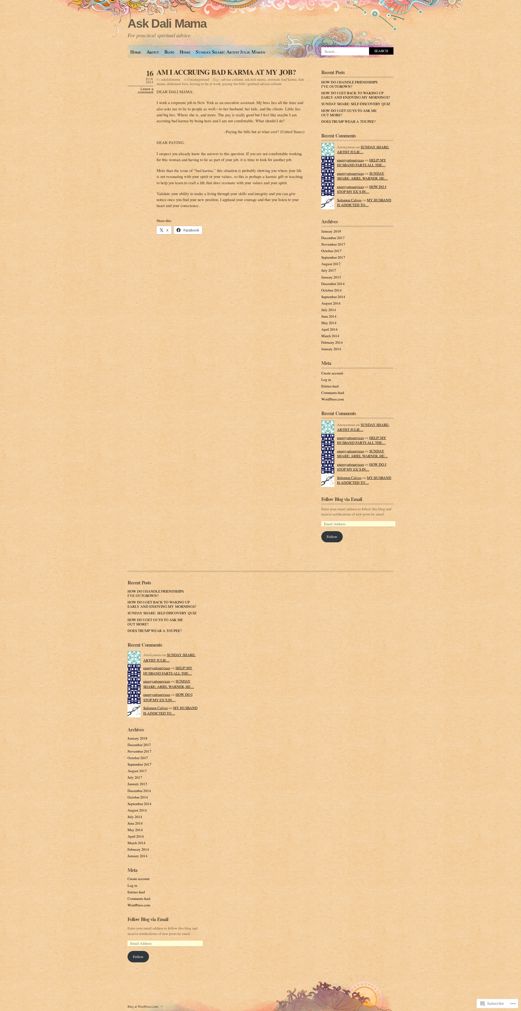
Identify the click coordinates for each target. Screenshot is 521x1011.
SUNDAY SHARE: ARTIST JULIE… (363, 150)
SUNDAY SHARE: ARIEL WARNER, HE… (362, 176)
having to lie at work (205, 83)
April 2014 (329, 329)
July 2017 (328, 270)
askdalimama (170, 79)
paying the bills (233, 83)
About (153, 52)
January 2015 (331, 277)
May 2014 (328, 322)
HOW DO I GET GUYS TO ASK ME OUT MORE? (349, 112)
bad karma (289, 79)
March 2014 (330, 335)
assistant (273, 79)
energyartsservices (350, 160)
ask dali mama (255, 79)
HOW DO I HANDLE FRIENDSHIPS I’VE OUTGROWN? (349, 84)
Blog (169, 52)
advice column (232, 79)
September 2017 (333, 257)
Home (135, 52)
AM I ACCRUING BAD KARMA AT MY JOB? (226, 72)
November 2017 (333, 244)
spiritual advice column (264, 83)
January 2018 (331, 231)
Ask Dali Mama (167, 23)
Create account (332, 373)
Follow (332, 536)
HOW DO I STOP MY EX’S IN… (361, 189)
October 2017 (331, 250)
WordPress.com (332, 399)
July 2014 (328, 309)
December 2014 (333, 283)
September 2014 (333, 296)
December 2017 (333, 237)
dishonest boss (177, 83)
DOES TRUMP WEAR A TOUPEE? (348, 121)
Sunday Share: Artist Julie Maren (230, 52)
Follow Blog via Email (341, 499)
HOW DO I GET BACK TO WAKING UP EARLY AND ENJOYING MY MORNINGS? (355, 95)
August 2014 (331, 303)
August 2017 (331, 263)
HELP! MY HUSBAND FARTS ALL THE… (361, 163)
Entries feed (330, 386)
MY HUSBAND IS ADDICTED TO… (364, 203)
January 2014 (331, 348)
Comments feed (332, 392)
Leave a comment (145, 91)
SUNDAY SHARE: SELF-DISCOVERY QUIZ (355, 103)
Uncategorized (198, 79)
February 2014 (332, 342)
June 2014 (328, 316)
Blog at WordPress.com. (143, 1006)
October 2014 (331, 290)
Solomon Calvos (349, 200)
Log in (326, 379)
